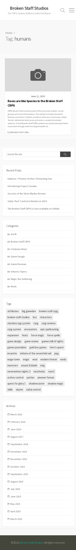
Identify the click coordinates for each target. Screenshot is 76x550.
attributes (13, 311)
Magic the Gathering (21, 279)
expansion (13, 335)
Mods (14, 286)
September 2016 (19, 444)
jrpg (56, 353)
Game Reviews (19, 264)
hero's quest (57, 347)
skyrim (19, 389)
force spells (53, 335)
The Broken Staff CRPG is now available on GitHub (33, 208)
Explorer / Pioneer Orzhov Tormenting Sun (30, 178)
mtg (42, 365)
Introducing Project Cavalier (22, 186)
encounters (30, 329)
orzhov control (15, 377)
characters (46, 317)
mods (63, 359)
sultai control (33, 389)
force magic (37, 335)
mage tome (13, 359)
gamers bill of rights (52, 341)
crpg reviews (49, 323)
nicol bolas (39, 371)
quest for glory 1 (16, 383)
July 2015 (15, 489)
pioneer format (46, 377)
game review (32, 341)
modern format (48, 359)
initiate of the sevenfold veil (35, 353)
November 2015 (18, 459)
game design (14, 341)
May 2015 (15, 504)
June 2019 (15, 429)
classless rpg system (18, 323)
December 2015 (18, 451)
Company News (19, 249)
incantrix (12, 353)
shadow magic (55, 383)
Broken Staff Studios (31, 542)
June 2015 (15, 496)
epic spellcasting (49, 329)
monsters (12, 365)
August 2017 (16, 436)
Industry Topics (19, 271)
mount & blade (29, 365)
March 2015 (16, 519)
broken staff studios (18, 317)
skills (10, 389)
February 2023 (17, 421)
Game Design (18, 256)
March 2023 (16, 414)
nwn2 (51, 371)
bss (35, 317)
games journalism (16, 347)
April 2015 (15, 511)
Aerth (14, 234)
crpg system (14, 329)
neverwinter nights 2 (18, 371)
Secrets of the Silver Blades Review (27, 193)
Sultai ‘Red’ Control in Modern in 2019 (27, 201)
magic (26, 359)
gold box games (38, 347)
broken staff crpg (48, 311)
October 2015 (17, 466)
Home (8, 32)
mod (35, 359)
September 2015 (19, 474)
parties (30, 377)
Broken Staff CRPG (19, 132)
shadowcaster (37, 383)
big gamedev (29, 311)
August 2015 (16, 481)
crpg (35, 323)
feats (25, 335)
